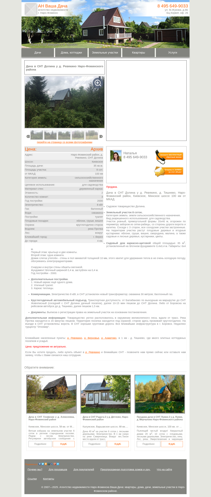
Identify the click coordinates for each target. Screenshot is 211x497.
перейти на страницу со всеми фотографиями (64, 142)
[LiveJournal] (51, 464)
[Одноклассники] (45, 464)
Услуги (172, 52)
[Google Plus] (54, 464)
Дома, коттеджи (71, 52)
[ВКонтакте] (39, 464)
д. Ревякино (74, 338)
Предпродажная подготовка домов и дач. (125, 469)
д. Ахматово (108, 338)
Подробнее (40, 444)
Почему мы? (35, 469)
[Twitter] (42, 464)
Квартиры (138, 52)
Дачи (37, 52)
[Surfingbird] (57, 464)
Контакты (48, 478)
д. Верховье (91, 338)
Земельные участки (105, 52)
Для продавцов (58, 469)
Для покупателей (83, 469)
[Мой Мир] (48, 464)
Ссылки (32, 478)
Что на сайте (164, 469)
